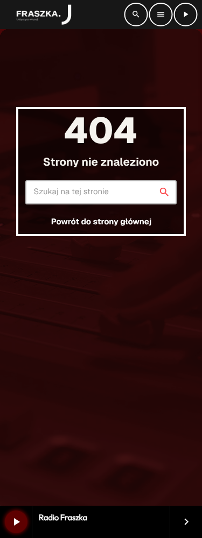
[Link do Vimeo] (42, 14)
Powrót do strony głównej (101, 222)
